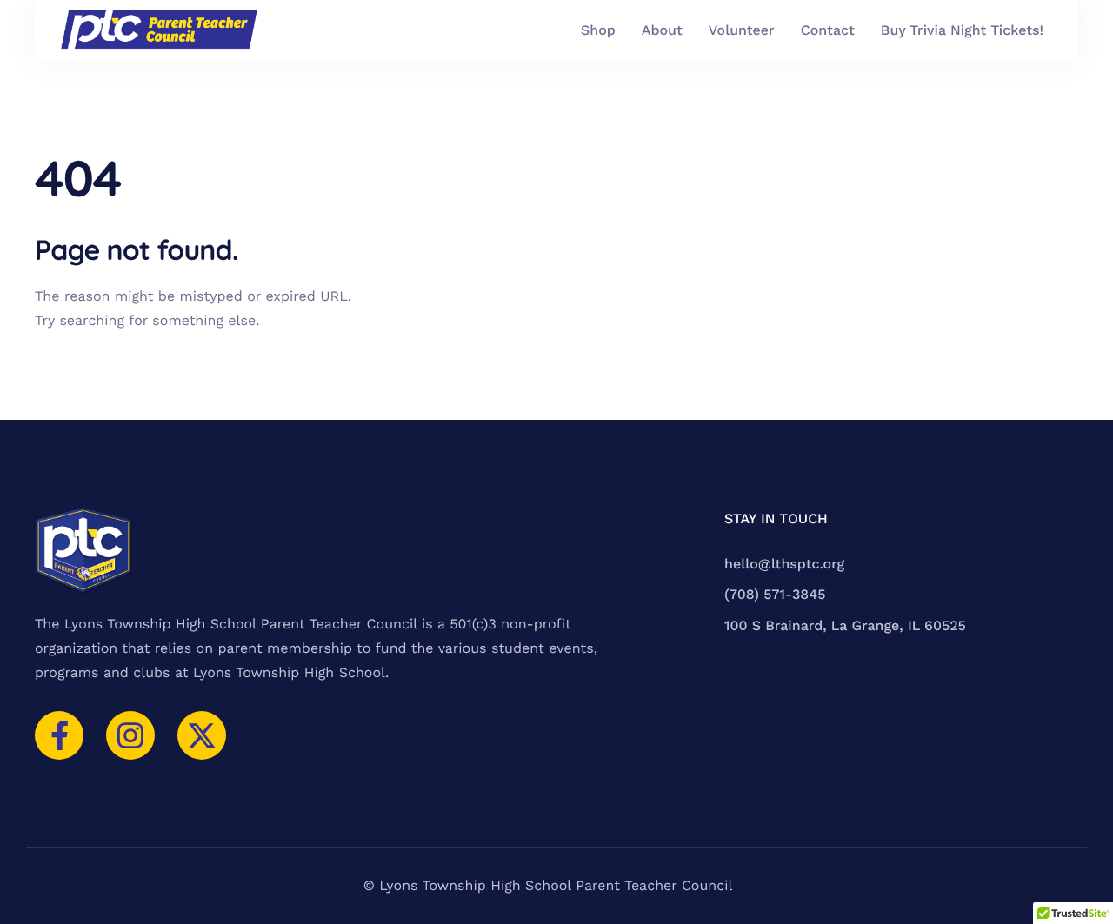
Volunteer (742, 30)
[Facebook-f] (59, 735)
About (662, 30)
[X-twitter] (201, 735)
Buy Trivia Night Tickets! (962, 30)
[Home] (159, 30)
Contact (828, 30)
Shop (598, 30)
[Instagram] (130, 735)
